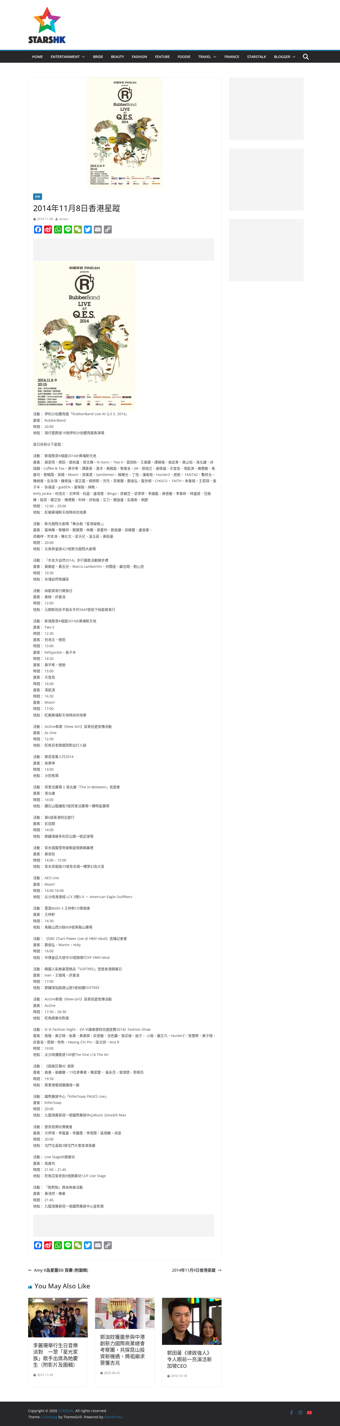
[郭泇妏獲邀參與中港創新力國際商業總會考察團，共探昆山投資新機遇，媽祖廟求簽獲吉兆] (125, 1301)
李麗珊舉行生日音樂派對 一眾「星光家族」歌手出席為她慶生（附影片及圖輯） (55, 1355)
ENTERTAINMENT (65, 56)
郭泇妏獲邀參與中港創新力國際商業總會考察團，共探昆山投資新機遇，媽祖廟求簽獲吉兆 (122, 1350)
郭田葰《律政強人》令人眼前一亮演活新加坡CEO (189, 1359)
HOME (37, 56)
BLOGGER (282, 56)
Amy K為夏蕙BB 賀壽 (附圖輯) (61, 1270)
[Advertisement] (123, 249)
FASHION (139, 56)
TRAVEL (204, 56)
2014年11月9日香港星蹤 (194, 1270)
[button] (82, 56)
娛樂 (37, 196)
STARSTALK (256, 56)
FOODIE (184, 56)
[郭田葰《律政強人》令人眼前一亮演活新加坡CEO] (192, 1301)
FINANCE (232, 56)
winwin (63, 219)
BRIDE (98, 56)
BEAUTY (117, 56)
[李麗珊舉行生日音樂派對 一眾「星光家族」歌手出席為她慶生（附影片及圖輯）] (58, 1301)
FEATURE (162, 56)
